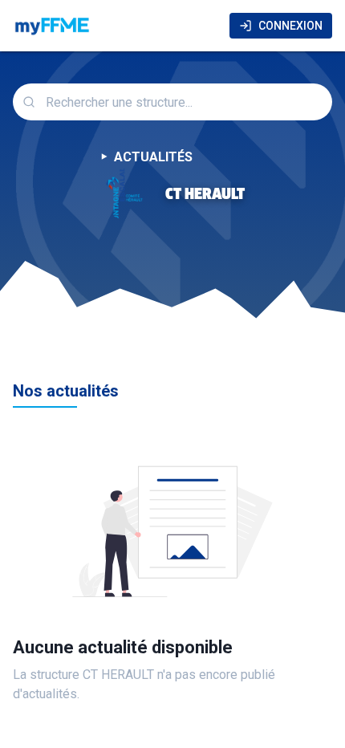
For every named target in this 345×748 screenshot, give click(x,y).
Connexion (290, 25)
